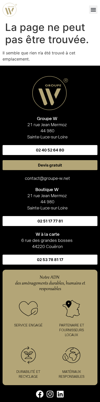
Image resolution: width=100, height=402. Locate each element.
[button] (93, 9)
